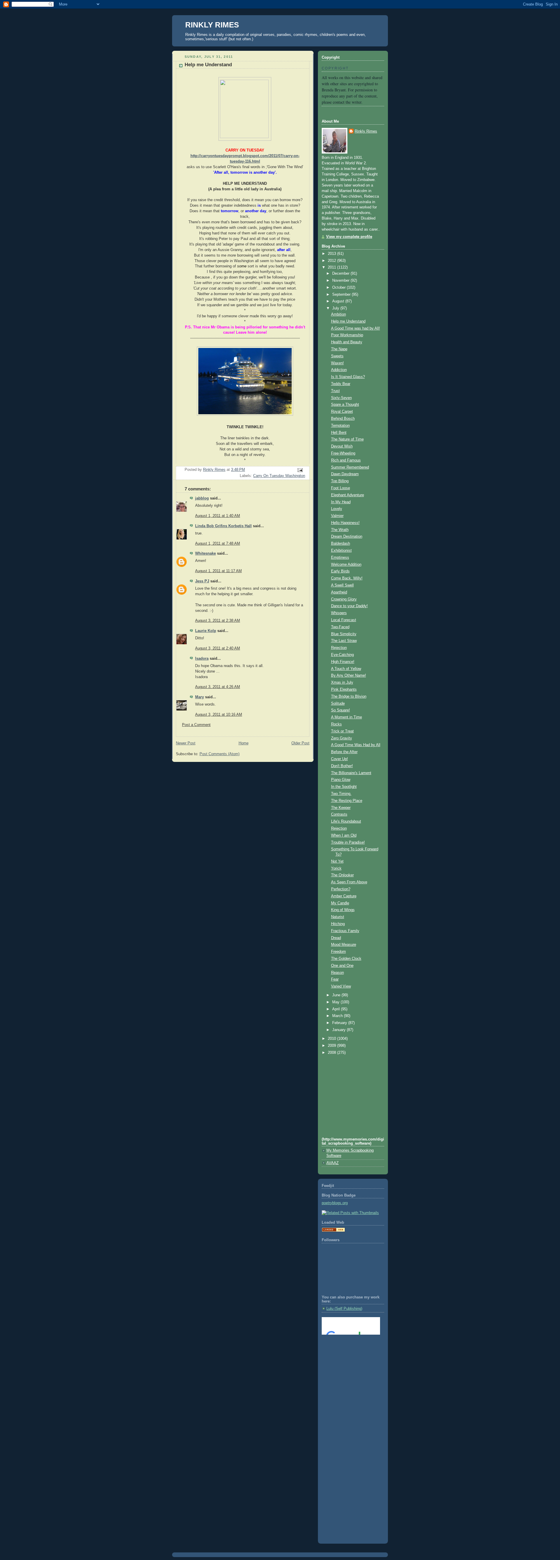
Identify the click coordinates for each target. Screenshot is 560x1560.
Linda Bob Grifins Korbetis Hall (223, 526)
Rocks (336, 724)
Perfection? (340, 889)
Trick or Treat (342, 731)
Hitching (338, 924)
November (341, 280)
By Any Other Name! (348, 675)
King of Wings (343, 910)
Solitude (338, 703)
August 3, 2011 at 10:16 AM (218, 715)
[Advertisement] (348, 1363)
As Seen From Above (349, 882)
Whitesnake (205, 553)
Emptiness (340, 558)
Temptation (340, 426)
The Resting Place (346, 801)
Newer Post (185, 743)
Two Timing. (341, 794)
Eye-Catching (342, 655)
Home (244, 743)
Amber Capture (343, 896)
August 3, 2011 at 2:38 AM (217, 621)
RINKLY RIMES (212, 24)
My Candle (340, 903)
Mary (199, 697)
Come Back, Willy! (347, 578)
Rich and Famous (346, 460)
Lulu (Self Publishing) (344, 1309)
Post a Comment (196, 725)
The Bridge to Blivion (348, 696)
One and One (342, 966)
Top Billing (340, 481)
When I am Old (343, 835)
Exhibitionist (341, 551)
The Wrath (340, 530)
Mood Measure (343, 945)
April (336, 1009)
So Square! (340, 710)
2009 (332, 1046)
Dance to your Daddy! (349, 606)
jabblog (202, 498)
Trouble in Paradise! (348, 842)
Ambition (338, 314)
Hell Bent (338, 433)
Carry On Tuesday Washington (279, 476)
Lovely (336, 509)
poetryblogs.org (335, 1203)
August (338, 301)
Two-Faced (340, 627)
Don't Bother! (342, 766)
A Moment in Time (346, 717)
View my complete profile (349, 237)
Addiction (339, 370)
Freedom (338, 952)
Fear (335, 979)
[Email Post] (300, 470)
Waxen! (337, 363)
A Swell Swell (342, 585)
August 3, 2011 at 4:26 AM (217, 687)
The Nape (339, 349)
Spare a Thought (345, 405)
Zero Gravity (341, 738)
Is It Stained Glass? (348, 377)
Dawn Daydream (345, 474)
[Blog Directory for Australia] (333, 1231)
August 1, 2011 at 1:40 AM (217, 516)
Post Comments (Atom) (219, 754)
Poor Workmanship (347, 335)
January (339, 1030)
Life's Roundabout (346, 821)
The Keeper (341, 808)
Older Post (300, 743)
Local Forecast (343, 620)
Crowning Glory (344, 599)
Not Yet (337, 861)
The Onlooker (342, 875)
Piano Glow (340, 780)
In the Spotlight (344, 787)
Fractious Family (345, 931)
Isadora (202, 659)
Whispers (339, 613)
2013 (332, 254)
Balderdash (340, 544)
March (338, 1016)
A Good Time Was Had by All (355, 745)
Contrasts (339, 814)
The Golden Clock (346, 959)
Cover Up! (339, 759)
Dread (336, 938)
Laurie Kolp (205, 631)
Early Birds (340, 571)
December (341, 273)
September (342, 294)
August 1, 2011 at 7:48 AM (217, 544)
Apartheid (339, 592)
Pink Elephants (344, 689)
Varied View (341, 986)
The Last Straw (344, 641)
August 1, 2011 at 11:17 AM (218, 571)
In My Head (341, 502)
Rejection (339, 648)
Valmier (337, 516)
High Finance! (342, 662)
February (340, 1023)
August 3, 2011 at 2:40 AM (217, 648)
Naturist (337, 917)
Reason (337, 973)
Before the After (344, 752)
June (337, 995)
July (336, 308)
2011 (332, 267)
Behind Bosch (343, 419)
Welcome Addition (346, 565)
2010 (332, 1039)
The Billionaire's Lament (351, 773)
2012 (332, 261)
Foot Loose (340, 488)
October (339, 287)
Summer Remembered (350, 467)
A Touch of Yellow (346, 669)
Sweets (337, 356)
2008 (332, 1053)
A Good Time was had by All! (355, 328)
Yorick (336, 868)
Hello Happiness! (345, 523)
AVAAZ (332, 1163)
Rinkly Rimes (366, 131)
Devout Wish (342, 446)
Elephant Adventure (347, 495)
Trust (335, 391)
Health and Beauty (346, 342)
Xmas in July (342, 682)
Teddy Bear (340, 384)
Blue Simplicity (343, 634)
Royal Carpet (342, 412)
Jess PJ (202, 581)
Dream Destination (346, 536)
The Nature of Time (347, 439)
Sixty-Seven (341, 398)
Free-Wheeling (343, 453)
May (336, 1002)
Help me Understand (348, 321)
